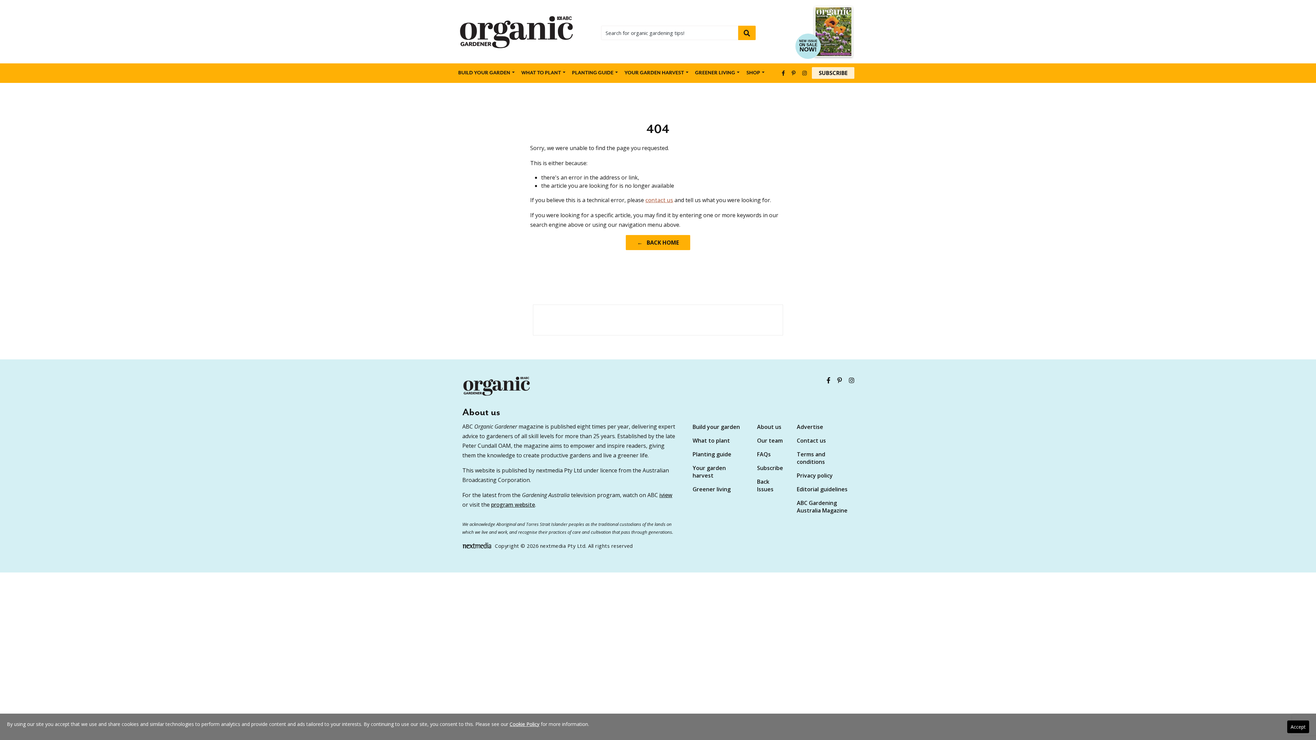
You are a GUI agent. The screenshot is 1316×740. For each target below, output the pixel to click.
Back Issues (765, 485)
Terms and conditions (811, 458)
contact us (659, 200)
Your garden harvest (709, 471)
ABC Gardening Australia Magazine (822, 506)
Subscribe (833, 73)
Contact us (811, 440)
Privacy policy (815, 475)
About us (769, 427)
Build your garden (484, 73)
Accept (1298, 727)
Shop (753, 73)
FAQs (764, 454)
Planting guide (712, 454)
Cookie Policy (524, 724)
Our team (770, 440)
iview (665, 495)
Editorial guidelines (822, 489)
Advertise (810, 427)
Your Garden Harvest (654, 73)
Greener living (715, 73)
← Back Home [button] (658, 242)
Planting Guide (592, 73)
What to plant (541, 73)
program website (513, 504)
